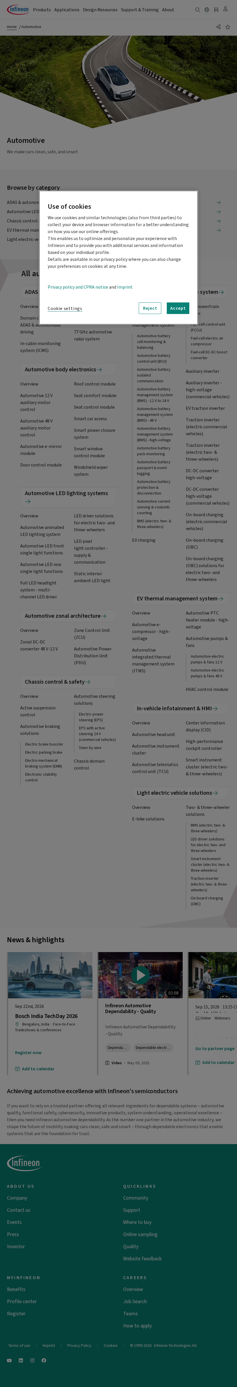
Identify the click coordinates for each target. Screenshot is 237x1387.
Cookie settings (65, 308)
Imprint (125, 287)
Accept (178, 308)
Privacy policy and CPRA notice (78, 287)
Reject (150, 308)
